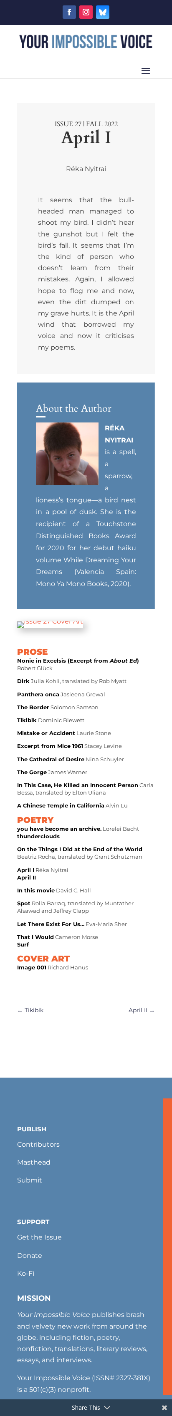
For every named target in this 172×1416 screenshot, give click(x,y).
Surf (23, 944)
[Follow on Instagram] (86, 12)
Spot (23, 903)
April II (26, 877)
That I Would (35, 937)
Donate (29, 1255)
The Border (33, 707)
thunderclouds (38, 836)
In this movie (36, 890)
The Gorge (32, 772)
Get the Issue (39, 1237)
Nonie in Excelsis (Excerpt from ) (78, 660)
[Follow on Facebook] (69, 12)
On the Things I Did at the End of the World (79, 849)
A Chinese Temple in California (60, 805)
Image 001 (31, 967)
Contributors (38, 1144)
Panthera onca (38, 694)
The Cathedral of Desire (50, 759)
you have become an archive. (59, 828)
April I (25, 870)
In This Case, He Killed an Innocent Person (77, 785)
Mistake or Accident (46, 733)
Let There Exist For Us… (50, 924)
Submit (29, 1180)
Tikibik (27, 720)
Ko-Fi (25, 1273)
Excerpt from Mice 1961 (50, 746)
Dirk (23, 681)
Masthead (34, 1162)
